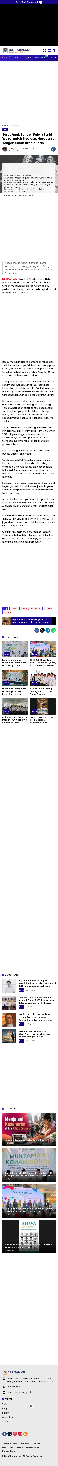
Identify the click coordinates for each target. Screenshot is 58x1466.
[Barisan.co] (16, 50)
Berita (5, 130)
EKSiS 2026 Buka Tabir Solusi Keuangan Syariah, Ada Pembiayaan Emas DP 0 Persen (43, 663)
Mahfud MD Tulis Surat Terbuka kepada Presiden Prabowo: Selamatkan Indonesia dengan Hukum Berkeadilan (35, 1018)
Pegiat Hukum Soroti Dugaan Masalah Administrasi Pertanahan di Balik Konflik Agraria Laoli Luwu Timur (37, 984)
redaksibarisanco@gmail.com (21, 1392)
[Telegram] (47, 630)
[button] (44, 50)
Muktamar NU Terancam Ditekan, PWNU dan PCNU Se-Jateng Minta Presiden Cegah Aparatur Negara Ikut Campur (15, 720)
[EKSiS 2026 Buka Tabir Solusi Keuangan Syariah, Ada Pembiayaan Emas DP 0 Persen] (43, 649)
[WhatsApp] (53, 630)
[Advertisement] (29, 92)
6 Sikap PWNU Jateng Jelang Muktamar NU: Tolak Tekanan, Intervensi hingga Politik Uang (42, 691)
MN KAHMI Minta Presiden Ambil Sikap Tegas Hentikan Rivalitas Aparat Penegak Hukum (34, 1034)
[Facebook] (36, 630)
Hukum (49, 608)
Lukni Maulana (14, 148)
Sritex (8, 612)
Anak (15, 608)
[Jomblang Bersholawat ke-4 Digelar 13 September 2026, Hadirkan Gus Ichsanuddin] (43, 706)
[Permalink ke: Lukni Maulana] (5, 149)
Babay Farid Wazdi (31, 608)
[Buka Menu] (49, 50)
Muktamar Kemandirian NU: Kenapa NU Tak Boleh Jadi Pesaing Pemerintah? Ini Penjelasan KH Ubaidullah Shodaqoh (14, 691)
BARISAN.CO (9, 279)
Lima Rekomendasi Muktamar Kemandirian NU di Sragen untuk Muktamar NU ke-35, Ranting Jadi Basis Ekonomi (14, 663)
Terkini (5, 1404)
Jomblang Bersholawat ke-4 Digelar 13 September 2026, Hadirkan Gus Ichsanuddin (42, 720)
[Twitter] (42, 630)
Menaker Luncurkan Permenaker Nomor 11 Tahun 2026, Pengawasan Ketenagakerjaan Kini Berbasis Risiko (37, 1001)
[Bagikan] (53, 149)
